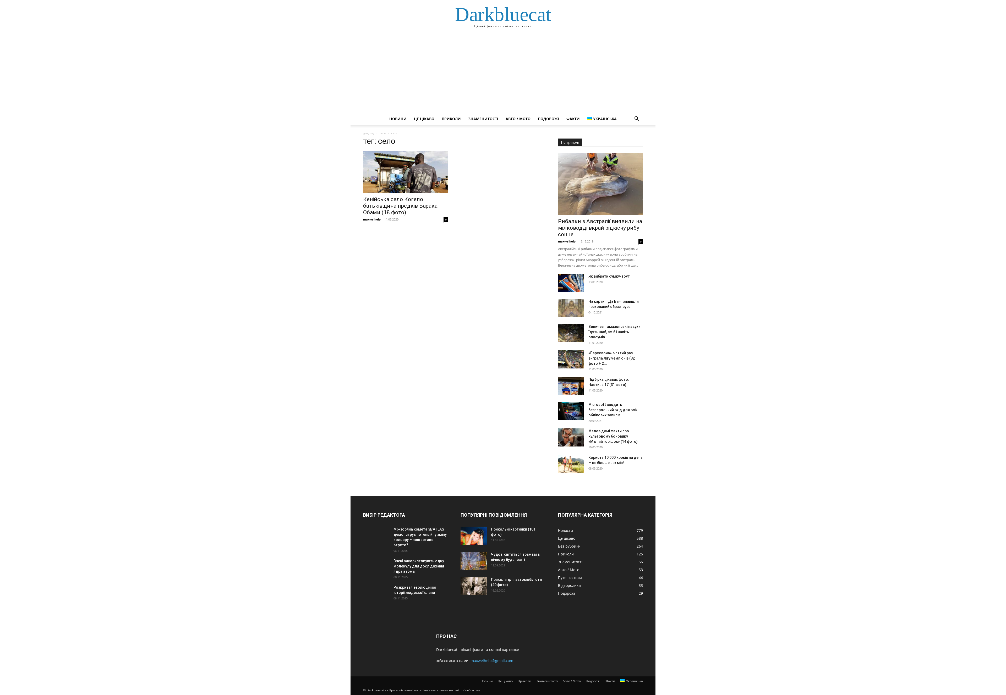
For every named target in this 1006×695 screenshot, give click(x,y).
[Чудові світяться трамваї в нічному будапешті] (474, 561)
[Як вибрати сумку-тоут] (571, 283)
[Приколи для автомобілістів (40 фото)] (474, 586)
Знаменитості (483, 118)
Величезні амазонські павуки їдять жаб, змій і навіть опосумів (614, 331)
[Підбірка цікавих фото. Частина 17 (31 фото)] (571, 386)
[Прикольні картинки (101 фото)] (474, 536)
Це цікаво (424, 118)
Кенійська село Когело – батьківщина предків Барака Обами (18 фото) (400, 206)
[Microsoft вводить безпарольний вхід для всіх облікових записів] (571, 411)
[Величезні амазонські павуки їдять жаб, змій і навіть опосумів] (571, 333)
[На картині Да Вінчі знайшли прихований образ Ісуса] (571, 308)
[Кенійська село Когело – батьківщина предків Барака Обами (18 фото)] (405, 172)
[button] (636, 119)
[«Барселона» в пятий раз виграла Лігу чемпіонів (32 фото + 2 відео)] (571, 359)
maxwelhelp (372, 219)
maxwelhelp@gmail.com (492, 660)
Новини (398, 118)
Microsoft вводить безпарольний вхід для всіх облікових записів (612, 409)
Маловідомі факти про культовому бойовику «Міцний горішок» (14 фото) (613, 436)
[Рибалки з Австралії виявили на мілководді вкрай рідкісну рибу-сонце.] (600, 184)
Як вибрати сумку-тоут (609, 276)
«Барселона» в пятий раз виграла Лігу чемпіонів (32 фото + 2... (611, 358)
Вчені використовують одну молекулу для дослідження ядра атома (418, 566)
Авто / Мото (518, 118)
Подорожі (548, 118)
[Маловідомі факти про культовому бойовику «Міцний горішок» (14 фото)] (571, 437)
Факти (573, 118)
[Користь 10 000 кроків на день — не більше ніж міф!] (571, 464)
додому (368, 133)
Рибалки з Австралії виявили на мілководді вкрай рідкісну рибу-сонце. (600, 228)
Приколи (451, 118)
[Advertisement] (503, 73)
